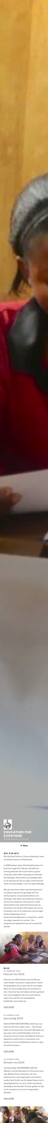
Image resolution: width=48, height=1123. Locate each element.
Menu (25, 846)
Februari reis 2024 (13, 974)
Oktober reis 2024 (13, 1062)
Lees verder (9, 1007)
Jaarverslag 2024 (13, 1018)
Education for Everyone (18, 834)
